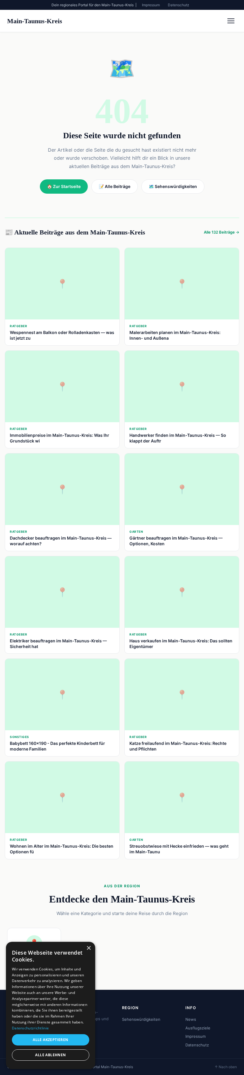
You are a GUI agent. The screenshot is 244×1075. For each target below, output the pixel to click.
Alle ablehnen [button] (50, 1054)
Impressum (151, 5)
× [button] (88, 948)
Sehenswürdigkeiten (141, 1019)
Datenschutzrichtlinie (30, 1028)
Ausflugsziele (197, 1028)
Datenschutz (178, 5)
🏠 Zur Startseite (64, 186)
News (190, 1019)
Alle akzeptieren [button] (50, 1039)
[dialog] (50, 1005)
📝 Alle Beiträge (114, 186)
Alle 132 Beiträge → (221, 232)
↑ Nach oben (226, 1067)
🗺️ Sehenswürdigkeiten (173, 186)
